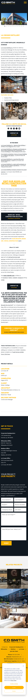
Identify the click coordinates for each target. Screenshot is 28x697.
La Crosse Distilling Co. (7, 48)
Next (25, 19)
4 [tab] (11, 26)
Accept (14, 687)
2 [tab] (7, 26)
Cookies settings (14, 683)
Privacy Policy (13, 680)
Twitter (10, 277)
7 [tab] (17, 26)
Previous (3, 19)
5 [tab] (13, 26)
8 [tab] (19, 26)
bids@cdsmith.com (19, 659)
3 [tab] (9, 26)
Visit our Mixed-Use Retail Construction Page (14, 183)
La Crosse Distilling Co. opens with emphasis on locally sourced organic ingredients (13, 164)
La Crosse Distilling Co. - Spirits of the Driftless (13, 145)
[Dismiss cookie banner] (23, 666)
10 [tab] (23, 26)
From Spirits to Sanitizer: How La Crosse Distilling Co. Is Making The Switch (14, 154)
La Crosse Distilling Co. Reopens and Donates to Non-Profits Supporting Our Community (13, 149)
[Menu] (25, 3)
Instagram (20, 277)
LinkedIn (15, 277)
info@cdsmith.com (16, 657)
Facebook (5, 277)
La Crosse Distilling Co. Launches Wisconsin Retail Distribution (12, 159)
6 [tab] (15, 26)
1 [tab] (5, 26)
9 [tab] (21, 26)
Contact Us (4, 647)
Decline (14, 691)
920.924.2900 (16, 654)
